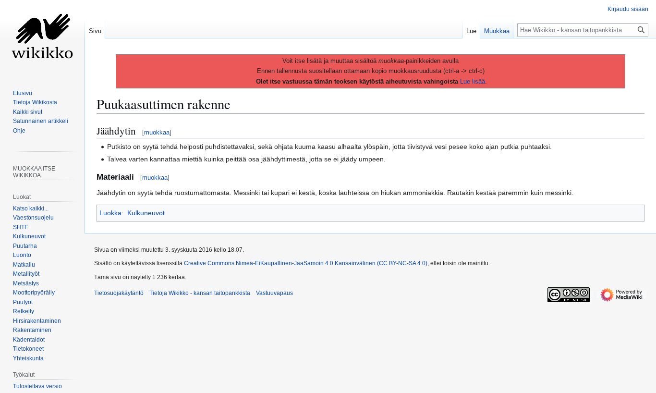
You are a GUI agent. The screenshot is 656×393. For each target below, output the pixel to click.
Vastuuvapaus (274, 293)
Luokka (110, 213)
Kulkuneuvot (146, 213)
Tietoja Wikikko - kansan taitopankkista (199, 293)
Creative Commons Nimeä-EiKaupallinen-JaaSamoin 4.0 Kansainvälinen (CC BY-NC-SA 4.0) (305, 263)
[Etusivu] (42, 38)
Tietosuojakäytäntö (119, 293)
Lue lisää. (473, 81)
